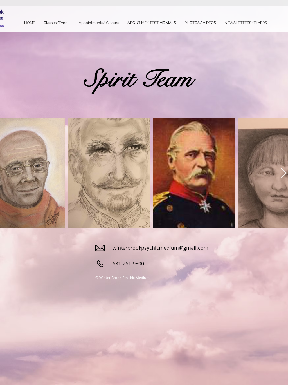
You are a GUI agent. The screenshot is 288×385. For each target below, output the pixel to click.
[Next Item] (283, 173)
